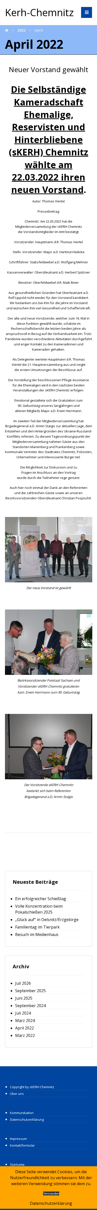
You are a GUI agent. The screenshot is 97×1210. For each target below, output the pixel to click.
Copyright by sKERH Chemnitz (32, 1087)
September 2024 (30, 1005)
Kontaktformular (22, 1145)
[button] (86, 12)
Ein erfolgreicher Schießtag (40, 898)
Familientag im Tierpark (37, 927)
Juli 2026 (23, 983)
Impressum (18, 1138)
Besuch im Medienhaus (36, 934)
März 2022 (25, 1035)
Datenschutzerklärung (27, 1119)
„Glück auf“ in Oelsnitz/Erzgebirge (47, 919)
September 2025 (30, 990)
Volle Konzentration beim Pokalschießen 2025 (39, 909)
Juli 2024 (23, 1013)
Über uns (17, 1093)
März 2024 (25, 1020)
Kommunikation (22, 1113)
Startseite (17, 1164)
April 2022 (24, 1028)
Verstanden (51, 1193)
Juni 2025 (23, 998)
